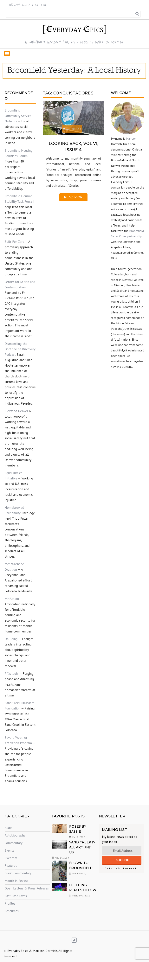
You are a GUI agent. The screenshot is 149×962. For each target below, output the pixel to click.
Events (9, 850)
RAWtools (11, 673)
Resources (12, 911)
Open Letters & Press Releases (27, 888)
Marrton (131, 138)
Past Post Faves (16, 896)
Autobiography (15, 835)
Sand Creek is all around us (82, 847)
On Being (11, 639)
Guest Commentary (18, 873)
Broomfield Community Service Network (18, 115)
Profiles (10, 903)
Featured (11, 865)
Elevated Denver (16, 411)
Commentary (14, 843)
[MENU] (7, 53)
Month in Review (17, 881)
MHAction (12, 599)
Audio (8, 828)
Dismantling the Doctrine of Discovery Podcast (20, 349)
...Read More (73, 197)
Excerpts (11, 858)
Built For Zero (14, 242)
